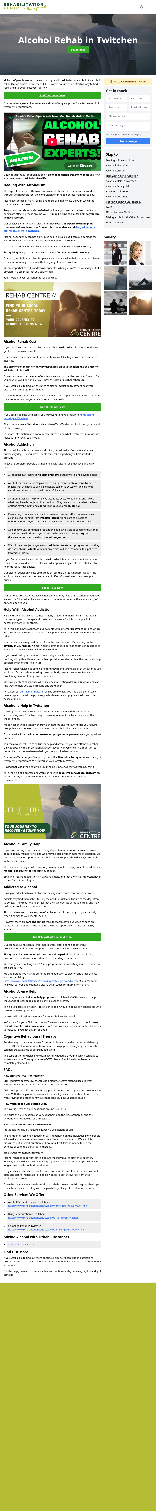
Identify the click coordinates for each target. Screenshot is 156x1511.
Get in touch (78, 49)
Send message (128, 141)
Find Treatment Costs (52, 95)
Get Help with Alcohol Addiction (52, 937)
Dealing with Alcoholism (120, 160)
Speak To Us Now (52, 587)
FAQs (109, 207)
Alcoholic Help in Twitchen (121, 181)
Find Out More (114, 222)
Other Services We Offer (120, 212)
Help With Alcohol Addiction (122, 175)
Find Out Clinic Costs (52, 407)
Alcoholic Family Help (118, 186)
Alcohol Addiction (116, 170)
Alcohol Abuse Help (117, 196)
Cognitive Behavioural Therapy (123, 201)
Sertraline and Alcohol (21, 1244)
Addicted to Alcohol (117, 191)
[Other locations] (141, 7)
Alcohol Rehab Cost (117, 165)
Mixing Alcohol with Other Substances (128, 217)
